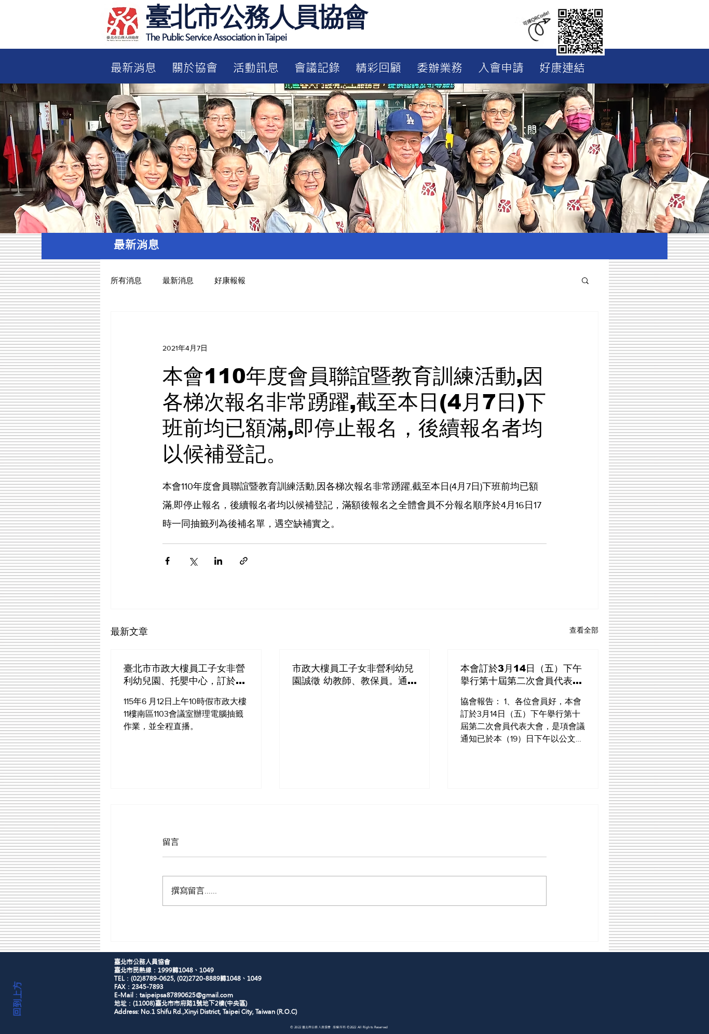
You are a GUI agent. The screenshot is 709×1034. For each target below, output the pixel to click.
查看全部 (583, 630)
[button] (585, 280)
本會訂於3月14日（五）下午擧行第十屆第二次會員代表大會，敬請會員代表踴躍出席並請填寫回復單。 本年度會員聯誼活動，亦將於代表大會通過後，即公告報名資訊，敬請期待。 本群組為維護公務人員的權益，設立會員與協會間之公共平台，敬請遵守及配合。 (522, 675)
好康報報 (230, 280)
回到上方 (17, 998)
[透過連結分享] (244, 561)
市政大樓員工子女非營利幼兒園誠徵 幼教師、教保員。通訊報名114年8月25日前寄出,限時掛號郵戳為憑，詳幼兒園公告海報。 (354, 675)
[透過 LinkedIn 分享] (218, 561)
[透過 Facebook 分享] (167, 561)
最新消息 (178, 280)
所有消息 (126, 280)
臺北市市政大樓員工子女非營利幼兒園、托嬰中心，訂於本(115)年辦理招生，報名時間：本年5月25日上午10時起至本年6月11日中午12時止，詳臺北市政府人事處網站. (186, 675)
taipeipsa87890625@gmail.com (186, 995)
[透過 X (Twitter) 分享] (193, 561)
